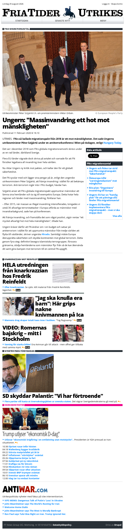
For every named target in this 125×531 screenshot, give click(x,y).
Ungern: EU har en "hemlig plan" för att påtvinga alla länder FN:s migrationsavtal (104, 197)
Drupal (117, 524)
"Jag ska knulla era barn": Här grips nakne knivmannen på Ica (59, 306)
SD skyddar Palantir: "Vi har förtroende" (52, 395)
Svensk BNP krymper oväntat (24, 472)
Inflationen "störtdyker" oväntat (26, 455)
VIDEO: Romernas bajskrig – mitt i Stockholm (24, 333)
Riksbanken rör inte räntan (23, 466)
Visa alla (117, 215)
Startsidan (21, 20)
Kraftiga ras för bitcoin (20, 463)
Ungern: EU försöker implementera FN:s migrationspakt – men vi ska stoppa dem (104, 208)
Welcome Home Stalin (16, 507)
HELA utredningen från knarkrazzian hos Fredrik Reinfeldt (25, 273)
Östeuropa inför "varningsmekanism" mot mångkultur (103, 180)
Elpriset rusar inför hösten (22, 446)
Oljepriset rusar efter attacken (24, 469)
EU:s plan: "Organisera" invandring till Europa (101, 189)
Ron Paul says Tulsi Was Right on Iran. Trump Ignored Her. (35, 514)
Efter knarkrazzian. (15, 287)
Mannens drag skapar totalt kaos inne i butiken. (30, 320)
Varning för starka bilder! (18, 344)
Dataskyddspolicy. (62, 524)
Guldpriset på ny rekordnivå (23, 461)
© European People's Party (109, 113)
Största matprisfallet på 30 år (24, 452)
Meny (103, 20)
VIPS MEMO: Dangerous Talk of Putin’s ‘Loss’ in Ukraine (34, 500)
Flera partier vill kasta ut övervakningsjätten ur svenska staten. (38, 401)
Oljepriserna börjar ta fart (22, 458)
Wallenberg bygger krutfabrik (24, 449)
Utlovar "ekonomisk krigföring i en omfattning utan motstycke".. (39, 439)
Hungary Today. (112, 142)
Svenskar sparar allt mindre (23, 475)
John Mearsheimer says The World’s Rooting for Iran (32, 503)
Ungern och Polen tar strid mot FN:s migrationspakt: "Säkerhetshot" (103, 171)
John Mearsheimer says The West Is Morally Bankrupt (33, 510)
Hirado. (46, 234)
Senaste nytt (62, 20)
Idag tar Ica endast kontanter (24, 478)
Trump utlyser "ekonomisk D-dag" (31, 434)
